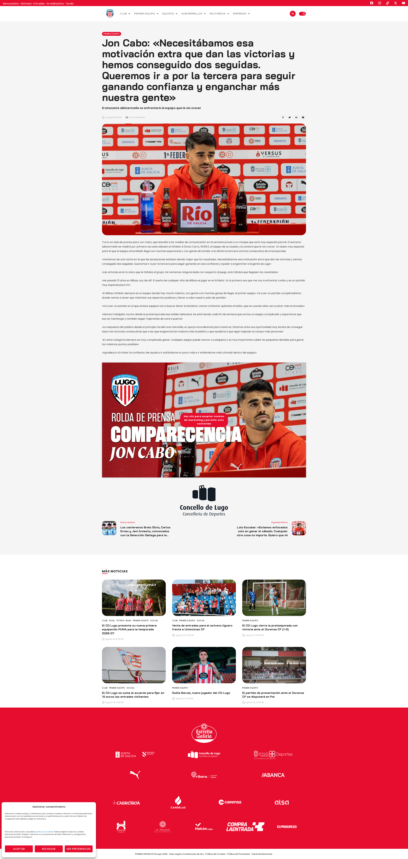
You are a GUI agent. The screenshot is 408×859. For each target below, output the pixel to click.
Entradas (39, 3)
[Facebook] (283, 117)
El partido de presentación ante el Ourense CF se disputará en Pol (273, 694)
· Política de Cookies (215, 853)
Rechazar (49, 849)
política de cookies (44, 831)
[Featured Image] (134, 598)
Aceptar (19, 849)
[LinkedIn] (296, 117)
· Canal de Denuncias (261, 853)
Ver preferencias (78, 849)
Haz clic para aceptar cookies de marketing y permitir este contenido (204, 420)
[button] (129, 14)
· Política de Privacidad (238, 853)
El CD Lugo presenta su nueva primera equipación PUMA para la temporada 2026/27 (129, 629)
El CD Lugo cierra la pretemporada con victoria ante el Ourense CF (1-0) (270, 627)
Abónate (26, 3)
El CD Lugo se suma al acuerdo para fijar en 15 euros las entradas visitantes (133, 694)
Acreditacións (55, 3)
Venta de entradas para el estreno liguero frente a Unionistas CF (202, 627)
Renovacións (11, 3)
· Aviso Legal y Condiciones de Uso (186, 853)
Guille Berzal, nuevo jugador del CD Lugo (201, 693)
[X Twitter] (290, 117)
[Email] (303, 117)
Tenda (69, 3)
